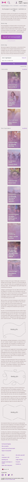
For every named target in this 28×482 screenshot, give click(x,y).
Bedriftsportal (5, 459)
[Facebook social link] (5, 475)
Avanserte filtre (23, 66)
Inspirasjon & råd (5, 457)
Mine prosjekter (5, 446)
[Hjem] (4, 2)
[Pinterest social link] (12, 475)
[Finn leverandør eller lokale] (8, 2)
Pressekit (18, 461)
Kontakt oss (18, 464)
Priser (3, 455)
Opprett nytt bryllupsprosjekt (11, 37)
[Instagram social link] (2, 475)
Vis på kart (24, 69)
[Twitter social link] (8, 475)
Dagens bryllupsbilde (6, 450)
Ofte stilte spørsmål (20, 455)
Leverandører (15, 5)
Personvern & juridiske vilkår (10, 479)
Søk (11, 5)
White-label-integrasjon (7, 465)
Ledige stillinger (19, 459)
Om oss (17, 457)
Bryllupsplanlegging (5, 5)
